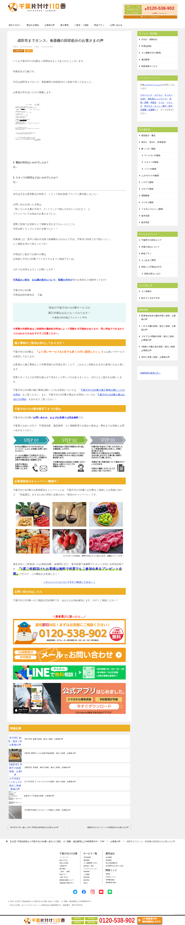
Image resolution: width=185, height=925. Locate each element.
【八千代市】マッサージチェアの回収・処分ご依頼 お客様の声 (50, 782)
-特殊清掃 (86, 871)
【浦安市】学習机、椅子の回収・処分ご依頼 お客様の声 (47, 767)
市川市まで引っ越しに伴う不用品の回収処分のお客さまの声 (34, 827)
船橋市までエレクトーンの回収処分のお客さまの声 (108, 827)
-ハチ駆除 (86, 874)
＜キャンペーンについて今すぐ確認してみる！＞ (69, 582)
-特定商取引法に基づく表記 (114, 866)
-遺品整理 (86, 860)
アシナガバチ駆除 (152, 155)
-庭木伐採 (86, 877)
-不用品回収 (87, 857)
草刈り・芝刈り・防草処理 (153, 142)
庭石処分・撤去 (148, 135)
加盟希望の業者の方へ (150, 373)
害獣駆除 (145, 195)
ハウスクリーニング (153, 85)
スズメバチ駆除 (151, 162)
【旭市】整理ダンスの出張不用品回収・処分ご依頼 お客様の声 (50, 753)
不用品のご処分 (21, 280)
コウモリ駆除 (147, 202)
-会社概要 (109, 857)
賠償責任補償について (67, 880)
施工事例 (64, 25)
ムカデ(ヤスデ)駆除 (150, 175)
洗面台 (153, 102)
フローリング (146, 95)
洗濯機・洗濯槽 (147, 109)
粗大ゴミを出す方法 (150, 298)
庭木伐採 (145, 216)
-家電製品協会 (110, 880)
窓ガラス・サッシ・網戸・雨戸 (158, 106)
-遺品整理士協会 (111, 882)
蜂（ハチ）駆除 (148, 149)
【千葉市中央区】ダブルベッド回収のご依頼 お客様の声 (47, 810)
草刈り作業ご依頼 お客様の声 (155, 357)
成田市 (29, 51)
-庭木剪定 (86, 880)
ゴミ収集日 (146, 291)
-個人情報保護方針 (112, 863)
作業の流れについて (150, 247)
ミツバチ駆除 (150, 169)
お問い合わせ (116, 25)
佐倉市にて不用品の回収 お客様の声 (39, 796)
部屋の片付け (65, 280)
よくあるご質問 (148, 260)
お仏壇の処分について (44, 280)
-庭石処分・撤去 (88, 866)
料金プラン (99, 25)
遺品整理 (145, 59)
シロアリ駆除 (147, 182)
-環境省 (108, 874)
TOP (56, 841)
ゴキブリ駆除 (147, 189)
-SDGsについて (111, 877)
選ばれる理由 (33, 25)
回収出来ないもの (152, 273)
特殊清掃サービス (149, 66)
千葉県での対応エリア (151, 240)
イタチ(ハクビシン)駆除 (152, 209)
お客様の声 (50, 25)
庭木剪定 (145, 222)
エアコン (158, 95)
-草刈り (85, 883)
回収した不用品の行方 (151, 267)
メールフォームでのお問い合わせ (151, 17)
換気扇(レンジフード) (157, 99)
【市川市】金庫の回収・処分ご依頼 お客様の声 (43, 739)
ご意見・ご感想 (81, 25)
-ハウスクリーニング (90, 869)
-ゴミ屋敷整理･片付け (90, 863)
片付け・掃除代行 (149, 39)
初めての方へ (15, 25)
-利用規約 (109, 860)
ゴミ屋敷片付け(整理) (151, 53)
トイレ (161, 102)
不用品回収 (146, 46)
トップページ (64, 857)
